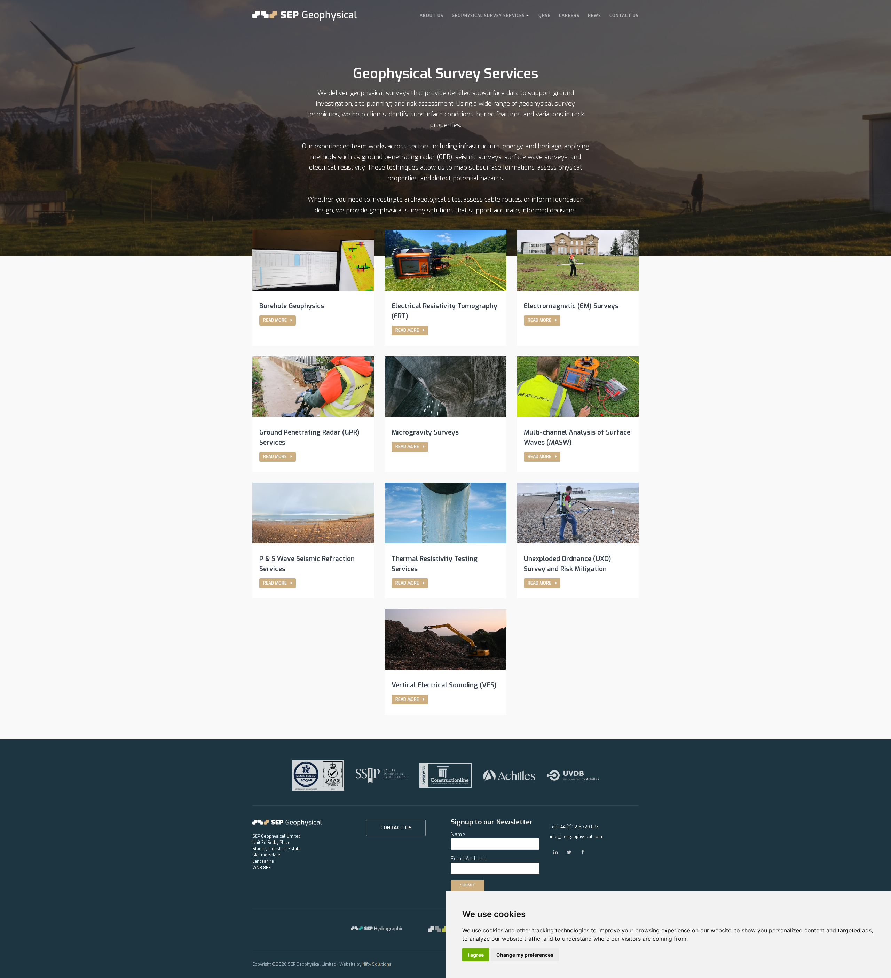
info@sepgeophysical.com (576, 836)
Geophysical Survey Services (488, 15)
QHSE (544, 15)
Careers (569, 15)
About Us (431, 15)
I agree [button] (476, 955)
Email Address (469, 858)
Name (458, 834)
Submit (467, 885)
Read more (275, 320)
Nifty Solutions (377, 964)
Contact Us (624, 15)
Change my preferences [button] (524, 955)
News (594, 15)
